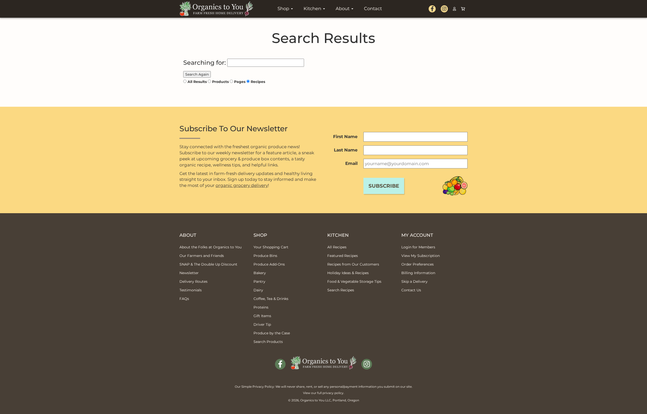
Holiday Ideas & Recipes (348, 273)
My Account (417, 235)
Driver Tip (262, 324)
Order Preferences (417, 264)
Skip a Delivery (414, 281)
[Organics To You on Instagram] (444, 8)
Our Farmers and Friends (201, 255)
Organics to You (312, 400)
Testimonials (190, 290)
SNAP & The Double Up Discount (208, 264)
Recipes (258, 81)
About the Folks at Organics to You (210, 247)
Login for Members (418, 247)
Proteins (260, 307)
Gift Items (262, 316)
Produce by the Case (271, 333)
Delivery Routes (193, 281)
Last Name (346, 149)
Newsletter (189, 273)
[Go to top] (637, 404)
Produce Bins (265, 255)
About (343, 8)
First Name (345, 136)
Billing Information (418, 273)
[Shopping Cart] (463, 8)
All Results (197, 81)
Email (351, 163)
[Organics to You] (323, 359)
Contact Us (411, 290)
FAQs (184, 298)
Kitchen (313, 8)
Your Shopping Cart (270, 247)
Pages (239, 81)
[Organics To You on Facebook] (432, 8)
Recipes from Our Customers (353, 264)
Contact (373, 8)
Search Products (268, 341)
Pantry (259, 281)
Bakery (259, 273)
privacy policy (332, 393)
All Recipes (336, 247)
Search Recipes (340, 290)
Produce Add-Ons (269, 264)
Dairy (258, 290)
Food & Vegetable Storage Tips (354, 281)
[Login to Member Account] (454, 8)
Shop (284, 8)
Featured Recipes (342, 255)
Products (220, 81)
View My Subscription (420, 255)
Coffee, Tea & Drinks (270, 298)
